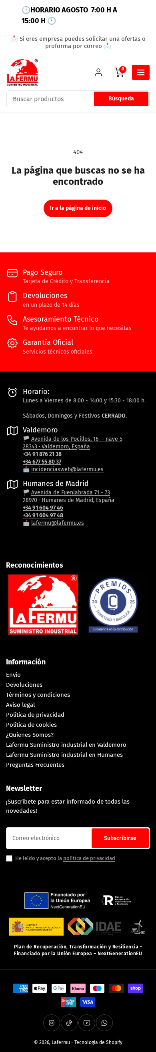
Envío (13, 674)
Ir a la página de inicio (78, 208)
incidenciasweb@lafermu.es (67, 469)
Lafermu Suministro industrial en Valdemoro (66, 744)
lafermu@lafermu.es (57, 523)
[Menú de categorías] (141, 72)
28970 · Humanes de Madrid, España (68, 500)
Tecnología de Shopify (98, 1042)
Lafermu (61, 1042)
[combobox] (78, 98)
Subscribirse (120, 838)
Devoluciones (24, 684)
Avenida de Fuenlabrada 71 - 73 (70, 492)
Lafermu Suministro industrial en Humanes (64, 754)
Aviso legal (20, 704)
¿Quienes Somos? (30, 734)
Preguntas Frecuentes (35, 764)
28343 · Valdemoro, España (56, 446)
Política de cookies (31, 724)
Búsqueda (121, 98)
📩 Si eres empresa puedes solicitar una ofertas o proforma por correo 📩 (78, 42)
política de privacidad (89, 858)
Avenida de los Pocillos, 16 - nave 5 (76, 439)
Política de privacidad (35, 714)
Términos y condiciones (38, 694)
